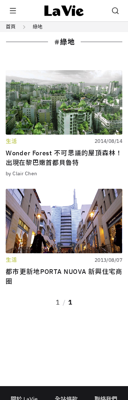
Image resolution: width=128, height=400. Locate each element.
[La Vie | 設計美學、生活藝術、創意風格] (64, 10)
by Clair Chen (21, 173)
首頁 (11, 27)
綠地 (38, 27)
